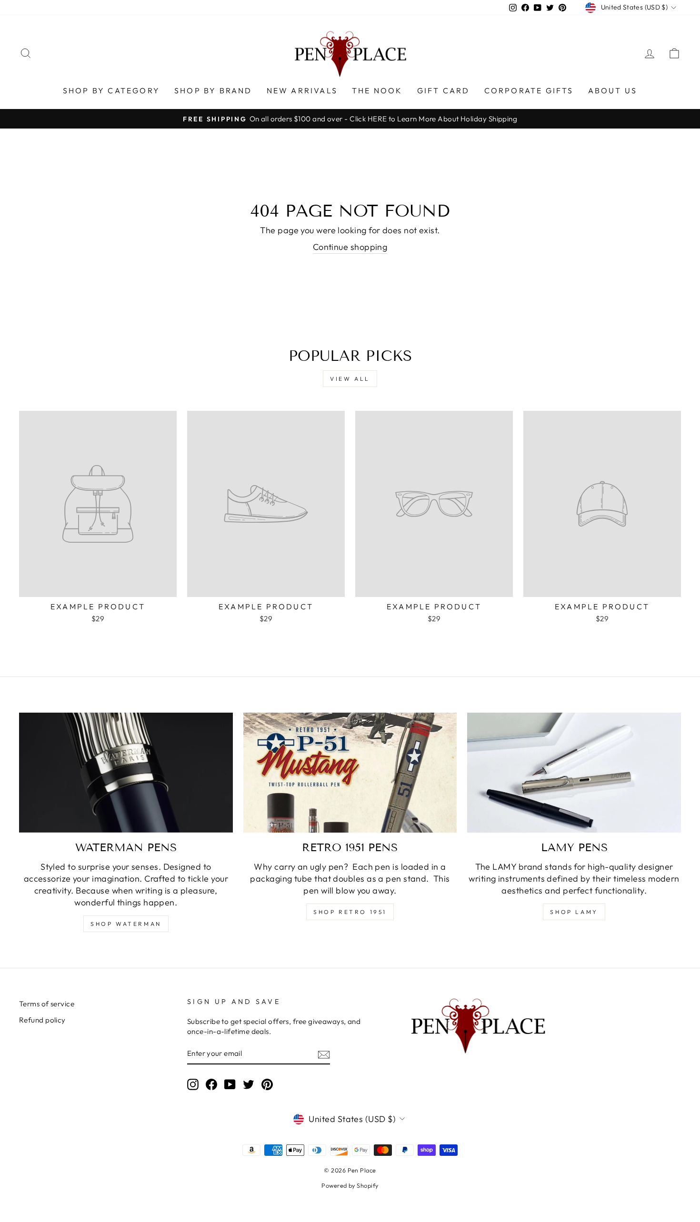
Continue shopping (350, 246)
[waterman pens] (126, 773)
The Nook (377, 90)
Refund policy (42, 1019)
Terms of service (46, 1003)
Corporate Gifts (529, 90)
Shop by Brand (213, 90)
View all (350, 378)
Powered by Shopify (349, 1185)
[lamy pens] (574, 773)
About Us (613, 90)
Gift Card (443, 90)
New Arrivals (302, 90)
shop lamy (574, 911)
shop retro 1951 (350, 911)
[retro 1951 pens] (350, 773)
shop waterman (125, 923)
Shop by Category (111, 90)
